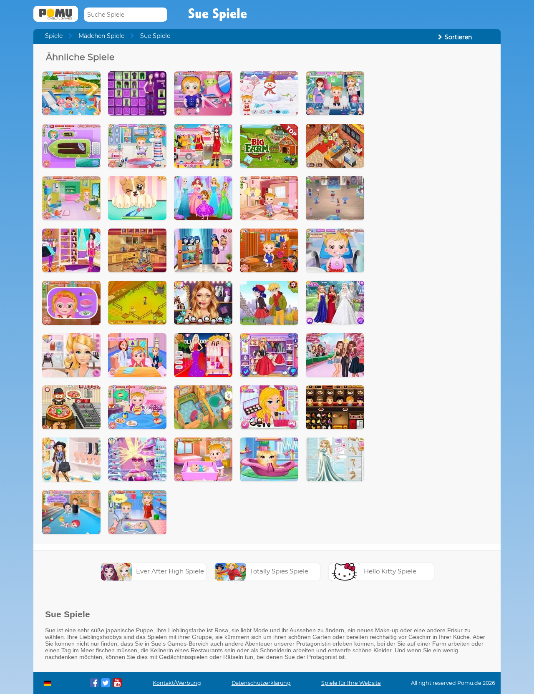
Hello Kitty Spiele (390, 571)
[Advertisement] (432, 176)
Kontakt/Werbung (177, 683)
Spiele (54, 36)
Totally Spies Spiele (279, 571)
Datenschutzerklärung (261, 683)
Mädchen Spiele (101, 36)
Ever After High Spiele (170, 571)
